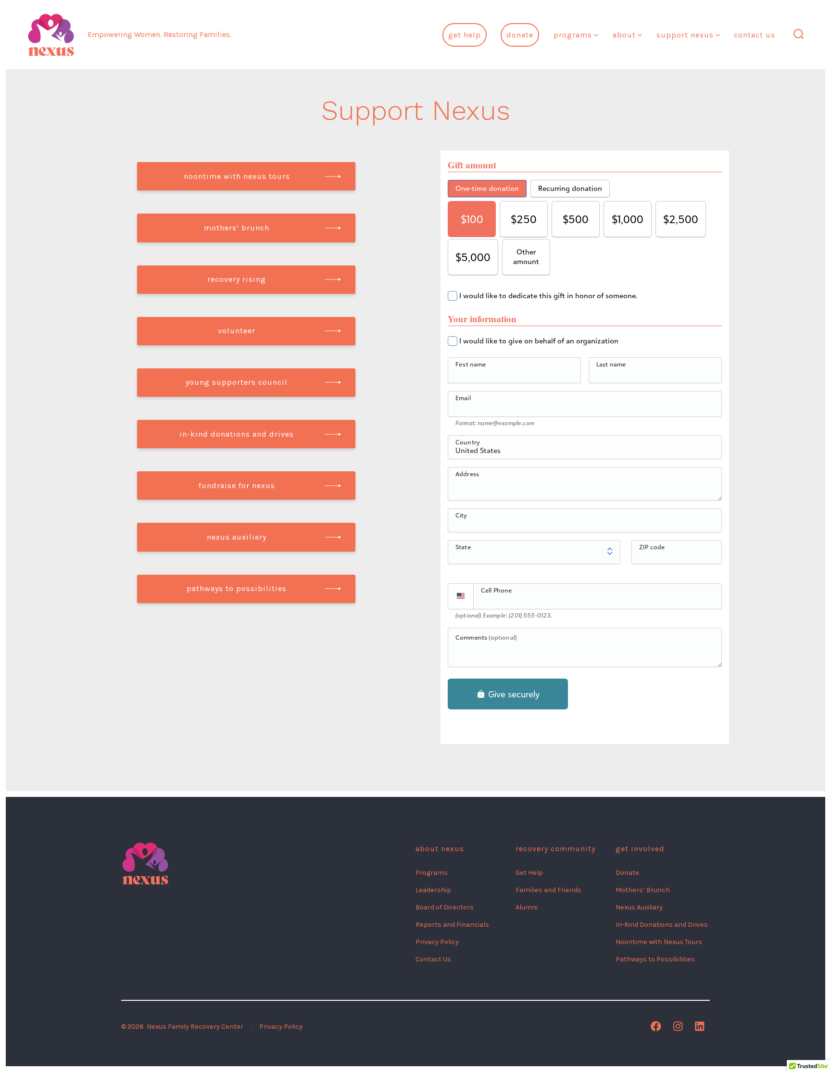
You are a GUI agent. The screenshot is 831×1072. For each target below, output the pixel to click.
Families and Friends (548, 890)
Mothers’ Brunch (643, 890)
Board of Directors (445, 907)
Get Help (464, 34)
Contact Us (754, 34)
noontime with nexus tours (237, 176)
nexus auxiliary (236, 537)
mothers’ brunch (236, 227)
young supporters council (237, 382)
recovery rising (236, 279)
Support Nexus (685, 34)
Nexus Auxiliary (639, 907)
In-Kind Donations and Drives (662, 925)
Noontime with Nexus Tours (659, 942)
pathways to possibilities (237, 588)
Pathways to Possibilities (655, 959)
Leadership (433, 890)
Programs (573, 34)
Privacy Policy (437, 942)
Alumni (527, 907)
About (624, 34)
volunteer (236, 330)
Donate (519, 34)
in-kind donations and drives (236, 434)
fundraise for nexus (237, 485)
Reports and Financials (452, 925)
